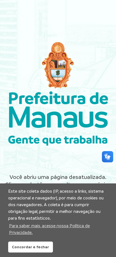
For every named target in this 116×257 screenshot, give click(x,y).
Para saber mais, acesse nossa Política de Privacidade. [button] (49, 229)
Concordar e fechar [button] (30, 246)
